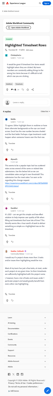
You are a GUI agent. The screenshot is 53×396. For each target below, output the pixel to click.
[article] (26, 135)
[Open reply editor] (26, 102)
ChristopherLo (16, 55)
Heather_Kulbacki (17, 251)
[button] (13, 50)
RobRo (13, 119)
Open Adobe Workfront (20, 27)
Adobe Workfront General (11, 11)
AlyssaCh (14, 159)
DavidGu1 (14, 208)
